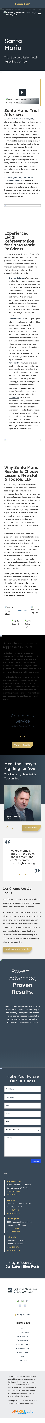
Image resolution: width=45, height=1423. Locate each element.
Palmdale (11, 1237)
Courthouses (22, 1352)
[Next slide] (24, 737)
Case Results (22, 1336)
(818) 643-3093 (13, 1229)
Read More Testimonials (17, 949)
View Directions (13, 1194)
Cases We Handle (22, 1344)
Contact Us (22, 1360)
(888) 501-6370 (13, 1247)
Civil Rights (14, 397)
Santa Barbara (14, 1181)
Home (22, 1328)
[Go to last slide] (20, 737)
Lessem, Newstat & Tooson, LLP (20, 119)
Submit (36, 1161)
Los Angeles (13, 1218)
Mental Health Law (17, 319)
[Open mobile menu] (39, 13)
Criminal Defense (16, 278)
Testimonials (22, 1340)
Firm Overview (22, 1332)
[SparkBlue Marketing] (22, 1411)
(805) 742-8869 (23, 4)
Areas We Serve (22, 1348)
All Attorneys (31, 827)
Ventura (11, 1200)
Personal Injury (15, 363)
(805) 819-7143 (13, 1210)
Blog (22, 1356)
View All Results (22, 745)
